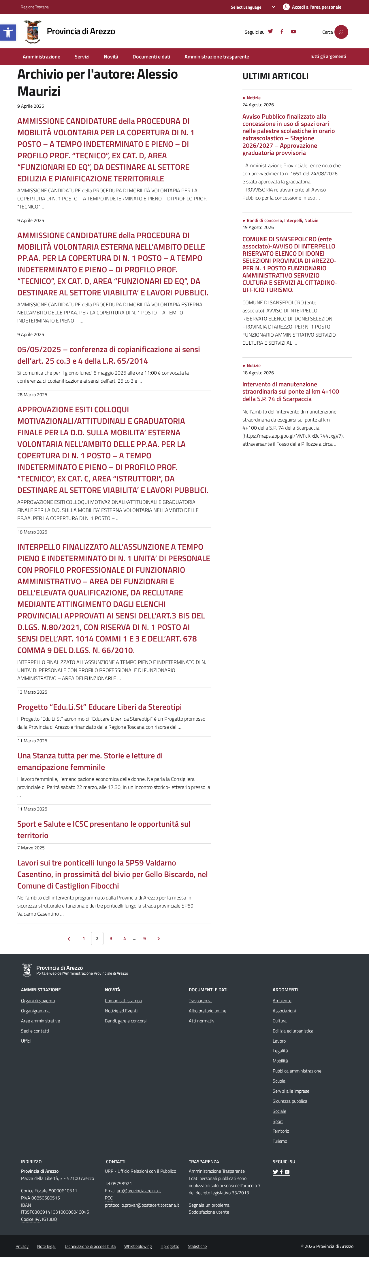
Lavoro (279, 1040)
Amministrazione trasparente (216, 56)
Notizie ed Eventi (121, 1010)
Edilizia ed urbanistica (293, 1030)
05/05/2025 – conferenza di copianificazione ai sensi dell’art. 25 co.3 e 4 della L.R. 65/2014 (108, 355)
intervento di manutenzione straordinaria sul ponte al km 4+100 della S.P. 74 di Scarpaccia (290, 391)
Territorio (281, 1131)
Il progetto (170, 1246)
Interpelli (293, 220)
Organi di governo (38, 1000)
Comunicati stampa (123, 1000)
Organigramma (35, 1010)
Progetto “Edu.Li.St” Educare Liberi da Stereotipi (99, 707)
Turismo (280, 1141)
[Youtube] (293, 32)
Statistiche (197, 1246)
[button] (8, 32)
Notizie (254, 97)
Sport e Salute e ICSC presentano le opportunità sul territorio (104, 829)
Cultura (280, 1020)
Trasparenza (200, 1000)
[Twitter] (270, 32)
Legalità (280, 1050)
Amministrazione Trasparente (217, 1171)
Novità (111, 56)
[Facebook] (282, 32)
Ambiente (282, 1000)
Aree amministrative (40, 1020)
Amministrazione (41, 56)
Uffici (26, 1040)
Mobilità (280, 1060)
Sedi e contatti (35, 1030)
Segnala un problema (209, 1205)
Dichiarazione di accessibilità (90, 1246)
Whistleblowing (138, 1246)
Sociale (279, 1111)
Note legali (46, 1246)
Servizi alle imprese (291, 1090)
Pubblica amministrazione (297, 1070)
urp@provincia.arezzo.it (139, 1190)
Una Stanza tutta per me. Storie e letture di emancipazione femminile (90, 761)
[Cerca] (341, 32)
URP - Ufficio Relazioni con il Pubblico (140, 1171)
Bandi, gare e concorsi (125, 1020)
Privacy (22, 1246)
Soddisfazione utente (209, 1211)
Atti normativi (202, 1020)
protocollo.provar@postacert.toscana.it (142, 1205)
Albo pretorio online (207, 1010)
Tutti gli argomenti (328, 56)
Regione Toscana (35, 7)
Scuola (279, 1080)
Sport (278, 1121)
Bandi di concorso (264, 220)
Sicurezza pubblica (290, 1101)
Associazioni (284, 1010)
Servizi (82, 56)
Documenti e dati (151, 56)
